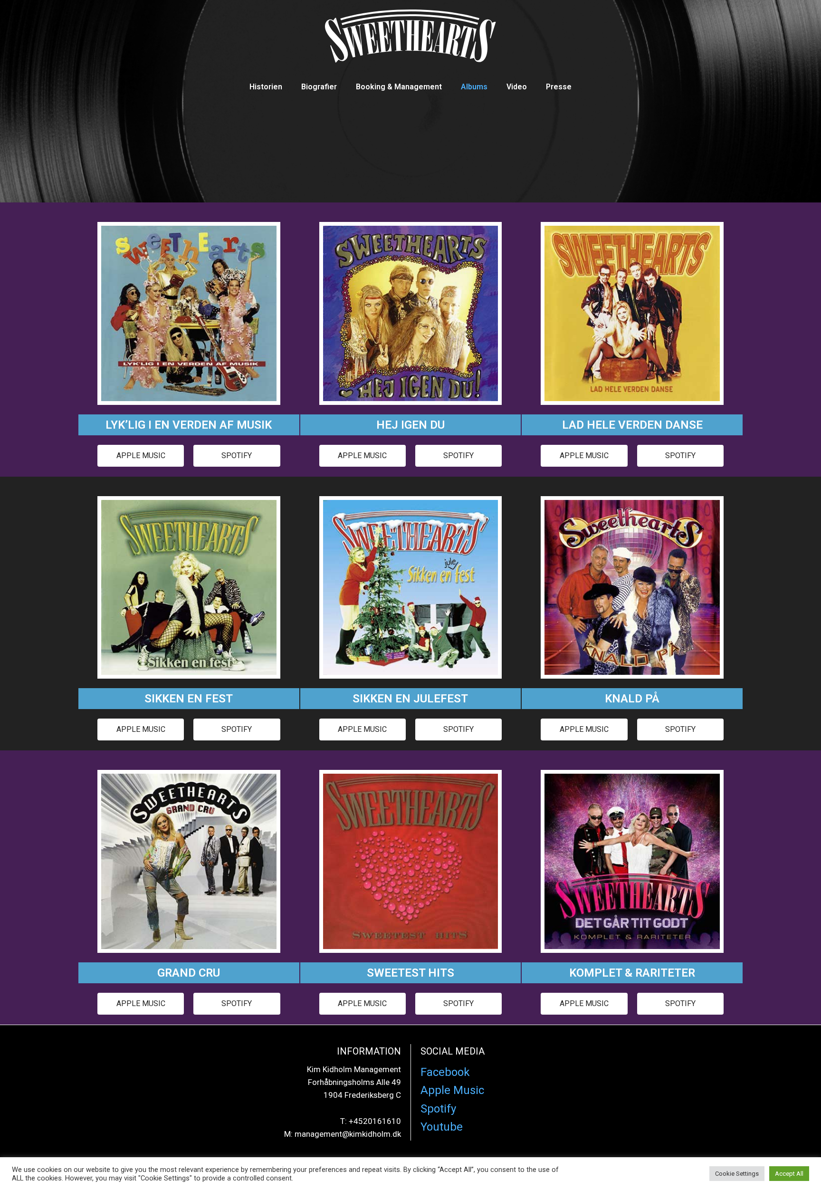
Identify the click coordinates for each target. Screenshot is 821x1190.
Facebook (445, 1072)
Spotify (438, 1108)
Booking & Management (399, 86)
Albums (474, 86)
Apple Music (452, 1090)
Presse (559, 86)
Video (516, 86)
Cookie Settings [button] (737, 1173)
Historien (265, 86)
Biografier (319, 86)
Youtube (441, 1126)
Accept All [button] (789, 1173)
